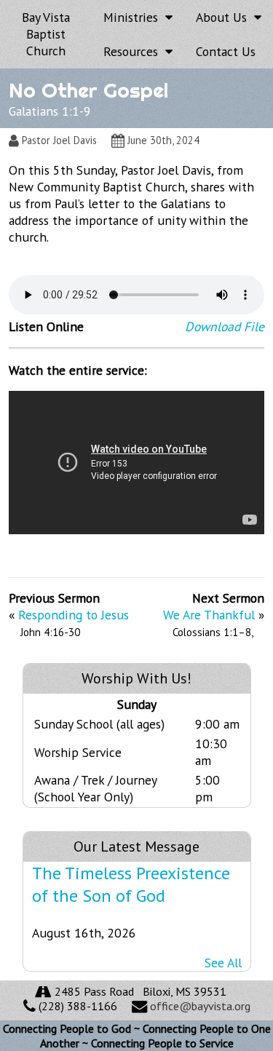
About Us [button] (225, 17)
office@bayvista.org (200, 1006)
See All (223, 962)
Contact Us (226, 51)
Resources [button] (134, 51)
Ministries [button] (134, 17)
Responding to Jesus (73, 614)
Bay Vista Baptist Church (46, 34)
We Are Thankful (209, 614)
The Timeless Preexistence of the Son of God (131, 884)
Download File (224, 326)
